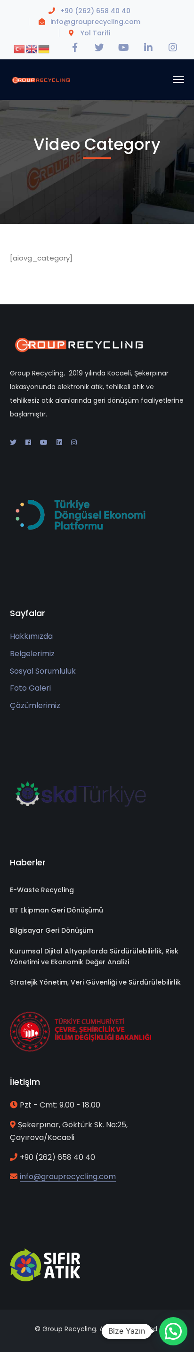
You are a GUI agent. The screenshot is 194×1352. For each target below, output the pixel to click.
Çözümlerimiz (35, 705)
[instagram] (74, 442)
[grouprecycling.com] (41, 79)
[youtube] (44, 442)
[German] (44, 48)
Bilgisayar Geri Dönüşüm (51, 930)
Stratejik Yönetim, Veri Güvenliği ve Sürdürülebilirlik (95, 982)
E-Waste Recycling (42, 890)
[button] (173, 1331)
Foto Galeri (30, 688)
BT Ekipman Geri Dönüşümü (56, 910)
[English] (32, 48)
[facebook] (28, 442)
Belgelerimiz (32, 653)
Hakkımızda (31, 636)
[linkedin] (59, 442)
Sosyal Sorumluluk (43, 671)
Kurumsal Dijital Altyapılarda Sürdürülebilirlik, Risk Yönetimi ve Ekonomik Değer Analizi (94, 956)
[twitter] (13, 442)
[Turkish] (20, 48)
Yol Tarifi (95, 33)
